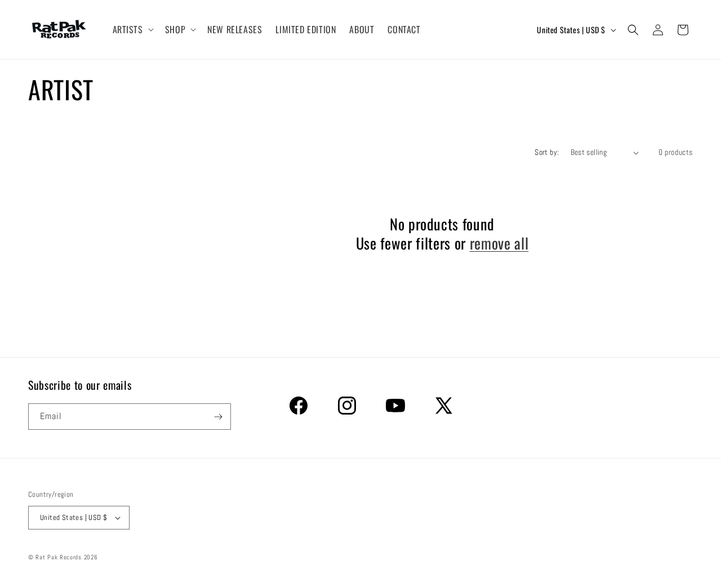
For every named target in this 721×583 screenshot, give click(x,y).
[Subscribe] (218, 416)
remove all (499, 243)
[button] (132, 29)
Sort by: (547, 152)
